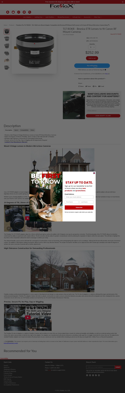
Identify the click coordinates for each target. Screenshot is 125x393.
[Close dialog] (94, 173)
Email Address (69, 194)
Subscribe (79, 207)
